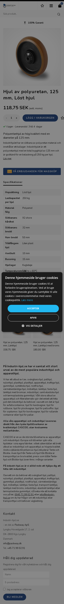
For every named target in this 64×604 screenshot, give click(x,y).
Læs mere (27, 300)
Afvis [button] (33, 317)
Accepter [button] (33, 308)
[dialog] (32, 302)
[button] (32, 325)
